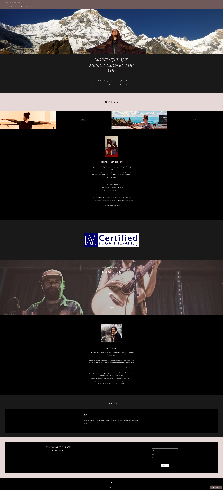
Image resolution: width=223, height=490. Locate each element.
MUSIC (111, 287)
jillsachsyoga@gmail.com (58, 453)
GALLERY (111, 307)
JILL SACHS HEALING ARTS (12, 3)
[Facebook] (217, 6)
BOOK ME (111, 301)
